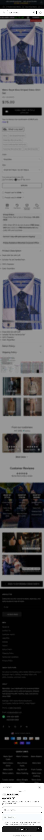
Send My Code (22, 829)
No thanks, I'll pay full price (22, 835)
